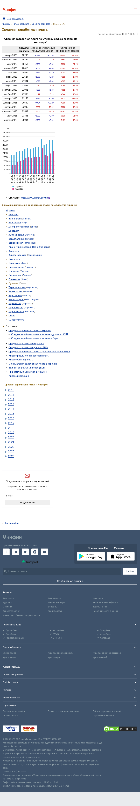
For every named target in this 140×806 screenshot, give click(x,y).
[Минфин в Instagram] (34, 552)
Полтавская (15, 275)
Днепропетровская (19, 226)
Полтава (27, 275)
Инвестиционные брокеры (105, 602)
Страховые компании (103, 715)
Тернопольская (17, 287)
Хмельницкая (16, 299)
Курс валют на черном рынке (107, 653)
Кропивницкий (35, 255)
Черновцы (29, 307)
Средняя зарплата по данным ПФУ (28, 347)
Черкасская (15, 303)
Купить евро (54, 657)
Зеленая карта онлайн (14, 711)
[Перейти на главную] (10, 10)
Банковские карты (57, 602)
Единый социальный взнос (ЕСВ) (27, 367)
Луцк (24, 223)
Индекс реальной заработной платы (29, 355)
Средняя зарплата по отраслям (26, 343)
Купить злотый (100, 657)
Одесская (14, 271)
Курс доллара (54, 598)
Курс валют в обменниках (60, 653)
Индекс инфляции (19, 375)
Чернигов (29, 311)
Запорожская (16, 242)
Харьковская (16, 291)
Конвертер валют (11, 611)
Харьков (28, 291)
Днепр (34, 227)
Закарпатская (16, 238)
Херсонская (15, 295)
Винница (26, 219)
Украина (10, 210)
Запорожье (30, 243)
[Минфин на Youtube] (44, 552)
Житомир (29, 235)
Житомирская (16, 234)
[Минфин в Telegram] (15, 552)
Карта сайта (12, 523)
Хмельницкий (31, 299)
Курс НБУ (7, 602)
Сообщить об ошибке (70, 581)
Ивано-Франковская (20, 246)
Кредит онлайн (55, 611)
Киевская (14, 251)
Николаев (30, 267)
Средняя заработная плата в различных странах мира (39, 351)
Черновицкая (16, 307)
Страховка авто (10, 715)
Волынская (15, 222)
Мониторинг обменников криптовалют (21, 615)
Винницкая (15, 218)
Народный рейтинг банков (105, 611)
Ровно (24, 279)
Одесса (24, 271)
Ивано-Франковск (40, 247)
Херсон (26, 295)
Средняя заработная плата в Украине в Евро (34, 338)
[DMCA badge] (120, 729)
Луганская (14, 259)
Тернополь (32, 287)
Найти (130, 571)
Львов (24, 263)
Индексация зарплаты (21, 359)
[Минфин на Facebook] (6, 552)
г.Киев (12, 315)
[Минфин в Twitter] (25, 552)
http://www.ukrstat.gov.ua (34, 197)
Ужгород (29, 239)
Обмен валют (9, 653)
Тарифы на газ (100, 607)
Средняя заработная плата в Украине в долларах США (39, 334)
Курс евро (98, 598)
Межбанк (7, 607)
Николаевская (16, 267)
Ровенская (14, 279)
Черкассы (27, 303)
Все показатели (15, 18)
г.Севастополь (16, 319)
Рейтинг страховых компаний (107, 711)
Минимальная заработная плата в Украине (33, 363)
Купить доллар (10, 657)
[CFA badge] (46, 729)
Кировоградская (17, 255)
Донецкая (14, 230)
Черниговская (16, 311)
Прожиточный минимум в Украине (28, 371)
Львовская (14, 263)
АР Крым (13, 214)
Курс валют (8, 598)
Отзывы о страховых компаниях (63, 711)
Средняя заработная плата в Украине (30, 330)
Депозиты (53, 607)
